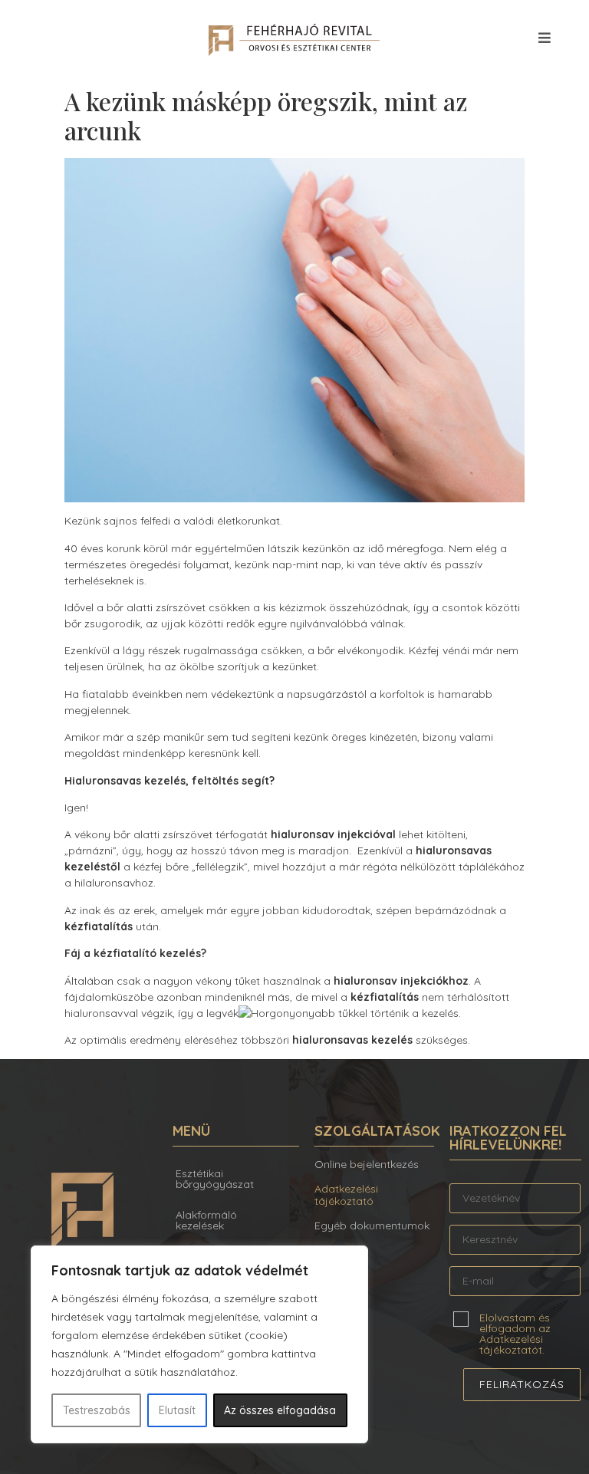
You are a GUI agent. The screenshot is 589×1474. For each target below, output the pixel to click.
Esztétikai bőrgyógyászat (215, 1178)
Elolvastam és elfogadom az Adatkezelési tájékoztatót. (515, 1333)
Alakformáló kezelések (206, 1220)
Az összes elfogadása (280, 1410)
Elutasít (177, 1410)
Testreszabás (96, 1410)
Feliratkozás (521, 1384)
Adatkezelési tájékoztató (346, 1195)
